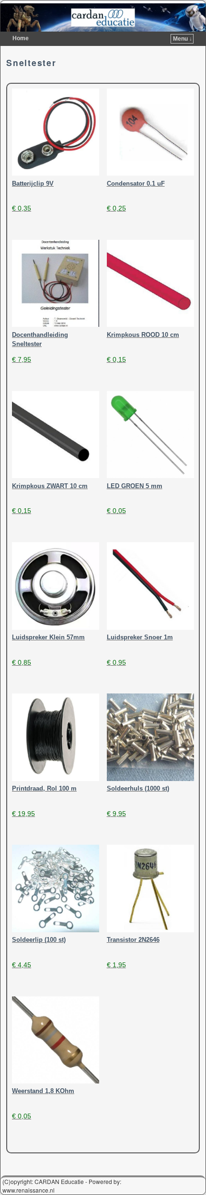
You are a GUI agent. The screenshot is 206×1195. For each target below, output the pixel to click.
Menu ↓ (182, 38)
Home (20, 38)
